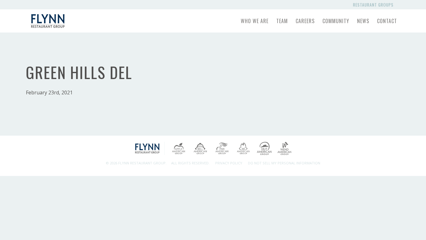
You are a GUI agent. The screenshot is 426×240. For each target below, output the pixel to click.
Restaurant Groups (374, 5)
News (363, 21)
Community (335, 21)
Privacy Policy (228, 163)
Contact (387, 21)
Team (282, 21)
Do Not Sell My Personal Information (284, 163)
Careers (305, 21)
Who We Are (255, 21)
